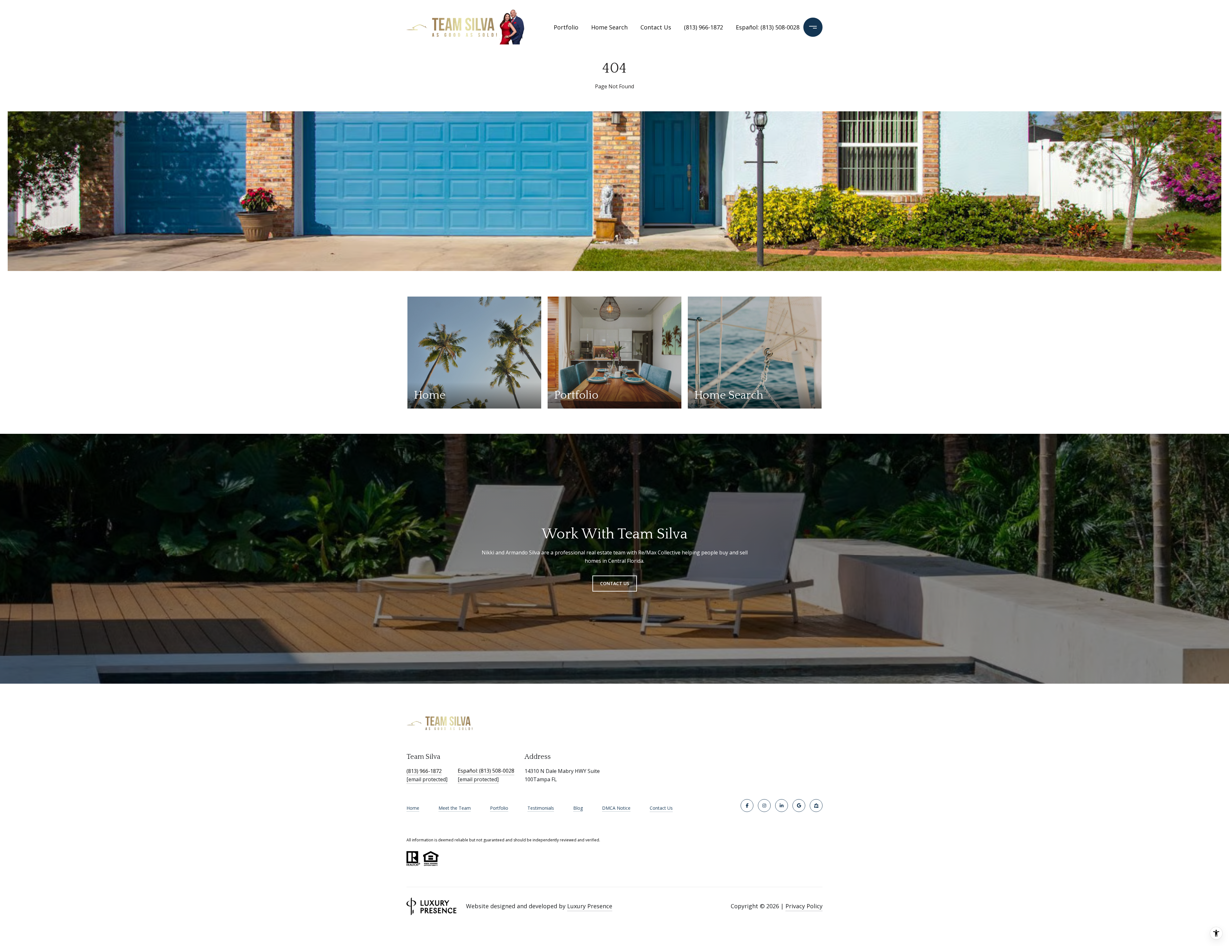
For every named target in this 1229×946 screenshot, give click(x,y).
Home (412, 808)
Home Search (609, 27)
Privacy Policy (804, 906)
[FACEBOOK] (747, 805)
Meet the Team (454, 808)
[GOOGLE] (798, 805)
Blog (578, 808)
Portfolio (566, 27)
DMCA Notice (616, 808)
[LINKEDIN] (781, 805)
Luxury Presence (589, 906)
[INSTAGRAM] (764, 805)
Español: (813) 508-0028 (763, 27)
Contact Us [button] (614, 583)
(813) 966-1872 (703, 27)
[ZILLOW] (816, 805)
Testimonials (540, 808)
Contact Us (661, 808)
